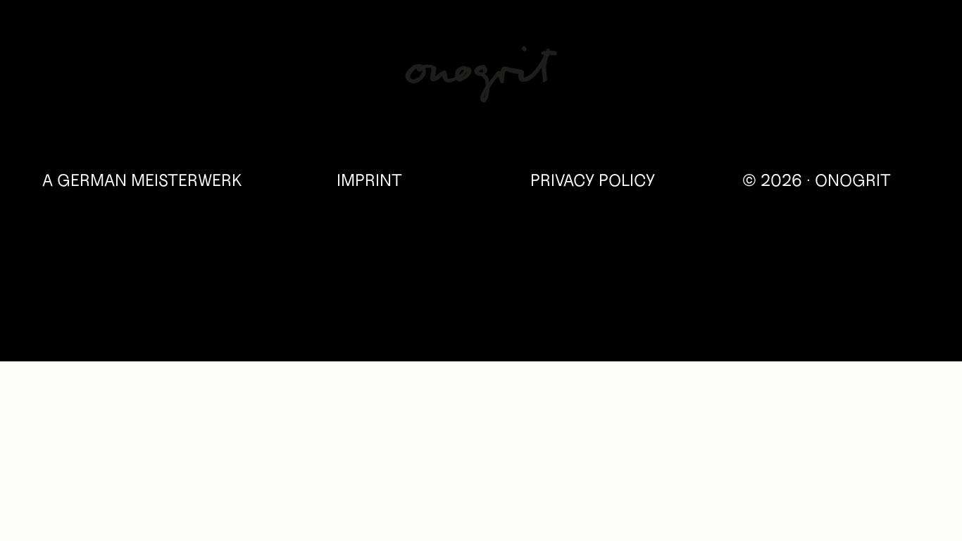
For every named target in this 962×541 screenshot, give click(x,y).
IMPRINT (369, 180)
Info (891, 59)
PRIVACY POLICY (592, 180)
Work (79, 59)
